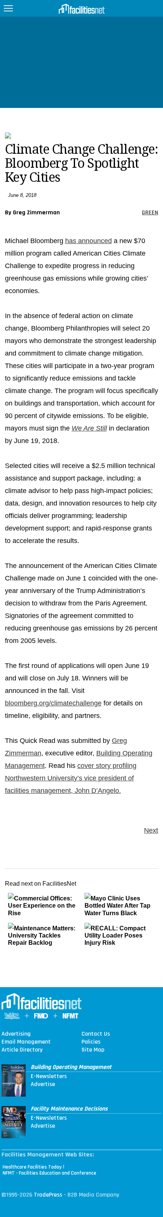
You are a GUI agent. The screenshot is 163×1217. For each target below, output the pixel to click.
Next (151, 830)
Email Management (26, 1042)
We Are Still (89, 428)
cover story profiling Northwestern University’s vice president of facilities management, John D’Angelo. (70, 778)
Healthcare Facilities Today (32, 1167)
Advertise (43, 1084)
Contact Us (96, 1034)
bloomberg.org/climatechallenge (53, 703)
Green (150, 213)
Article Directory (22, 1050)
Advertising (16, 1034)
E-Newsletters (49, 1076)
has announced (88, 241)
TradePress (48, 1195)
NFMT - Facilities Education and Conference (49, 1173)
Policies (91, 1042)
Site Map (93, 1050)
